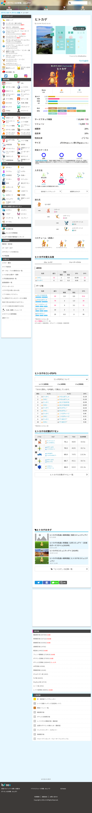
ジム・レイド (48, 262)
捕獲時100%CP (75, 191)
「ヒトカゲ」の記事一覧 (62, 569)
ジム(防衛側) (79, 384)
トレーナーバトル (75, 262)
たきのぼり (50, 453)
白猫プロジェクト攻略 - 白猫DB (10, 789)
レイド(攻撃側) (44, 384)
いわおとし (50, 466)
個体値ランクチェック (48, 191)
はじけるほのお (42, 295)
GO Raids (63, 789)
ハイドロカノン (51, 449)
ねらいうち (50, 461)
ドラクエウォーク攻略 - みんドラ (40, 789)
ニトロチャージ (42, 304)
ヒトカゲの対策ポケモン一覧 (61, 474)
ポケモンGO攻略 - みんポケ (19, 2)
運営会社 (44, 797)
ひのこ (39, 277)
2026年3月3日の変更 (41, 160)
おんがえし (40, 313)
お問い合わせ (54, 797)
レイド (44, 184)
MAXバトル (61, 184)
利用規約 (37, 797)
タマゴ (61, 177)
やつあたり (40, 309)
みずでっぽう (50, 447)
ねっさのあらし (51, 443)
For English (83, 60)
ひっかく (40, 280)
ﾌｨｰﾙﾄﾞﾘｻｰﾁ (79, 177)
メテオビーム (50, 468)
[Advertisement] (61, 347)
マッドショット (51, 441)
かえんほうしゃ (42, 300)
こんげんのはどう (51, 455)
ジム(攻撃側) (61, 384)
